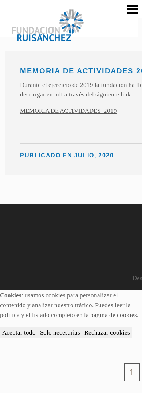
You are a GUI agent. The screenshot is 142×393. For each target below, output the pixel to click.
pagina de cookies (113, 315)
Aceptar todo (19, 332)
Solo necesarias (60, 332)
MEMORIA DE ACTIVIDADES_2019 (68, 110)
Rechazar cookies (107, 332)
